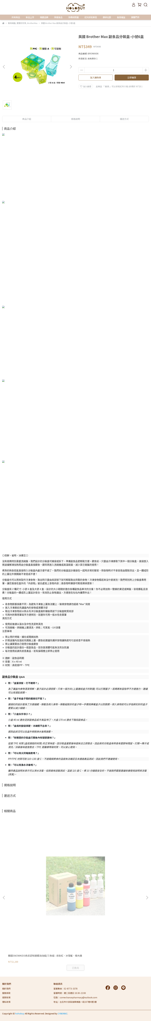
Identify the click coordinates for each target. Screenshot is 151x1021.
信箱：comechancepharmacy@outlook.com (75, 997)
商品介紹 (26, 118)
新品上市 (30, 17)
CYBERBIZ (62, 1013)
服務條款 (6, 993)
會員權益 (121, 17)
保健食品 (58, 17)
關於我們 (6, 988)
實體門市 (135, 17)
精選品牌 (44, 17)
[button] (71, 67)
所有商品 (16, 17)
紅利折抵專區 (90, 17)
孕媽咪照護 (73, 17)
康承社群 (107, 17)
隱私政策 (6, 1001)
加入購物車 (95, 77)
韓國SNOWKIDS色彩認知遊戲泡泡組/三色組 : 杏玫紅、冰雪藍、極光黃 (45, 955)
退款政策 (6, 997)
